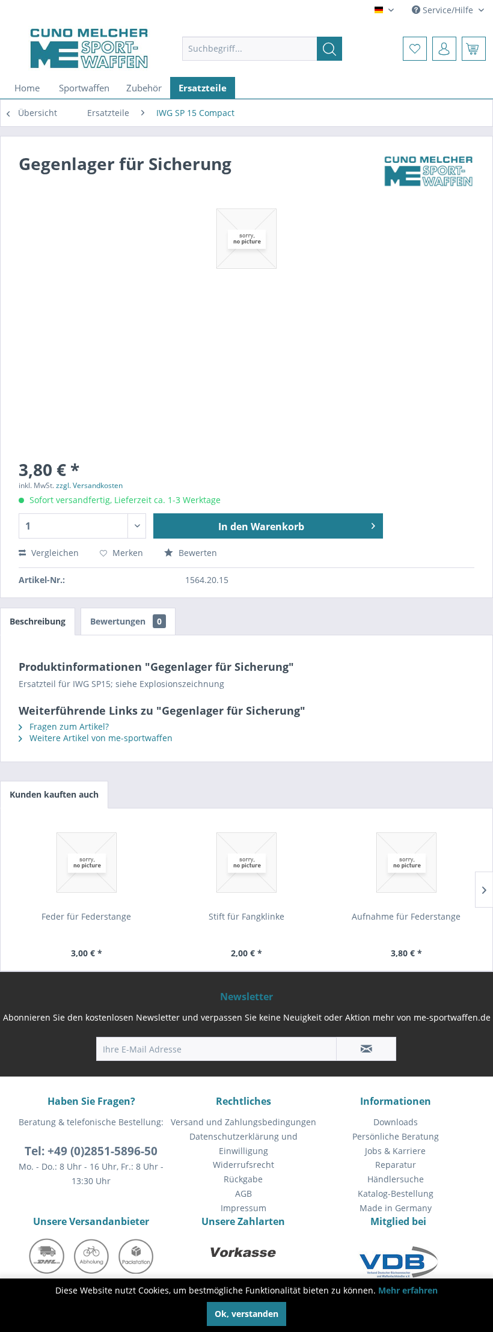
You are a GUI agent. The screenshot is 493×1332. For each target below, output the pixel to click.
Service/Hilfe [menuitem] (448, 10)
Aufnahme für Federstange (406, 916)
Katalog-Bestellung (395, 1193)
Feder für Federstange (86, 916)
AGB (243, 1193)
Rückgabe (243, 1179)
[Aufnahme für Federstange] (406, 862)
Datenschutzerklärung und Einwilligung (243, 1143)
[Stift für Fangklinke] (246, 862)
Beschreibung (38, 621)
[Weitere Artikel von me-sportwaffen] (428, 175)
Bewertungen (126, 621)
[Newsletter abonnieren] (366, 1049)
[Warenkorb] (474, 49)
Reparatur (395, 1164)
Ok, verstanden (246, 1313)
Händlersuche (395, 1179)
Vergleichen (54, 552)
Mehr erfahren (408, 1290)
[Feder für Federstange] (87, 862)
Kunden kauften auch (54, 794)
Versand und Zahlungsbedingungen (243, 1122)
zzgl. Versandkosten (89, 485)
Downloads (395, 1122)
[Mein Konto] (444, 49)
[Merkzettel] (415, 49)
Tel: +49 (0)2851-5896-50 (91, 1151)
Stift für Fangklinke (246, 916)
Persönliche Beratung (395, 1136)
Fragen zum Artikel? (68, 726)
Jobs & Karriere (395, 1150)
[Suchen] (329, 49)
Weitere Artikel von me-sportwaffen (100, 738)
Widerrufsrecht (243, 1164)
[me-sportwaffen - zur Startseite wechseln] (89, 48)
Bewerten (196, 552)
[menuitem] (262, 49)
